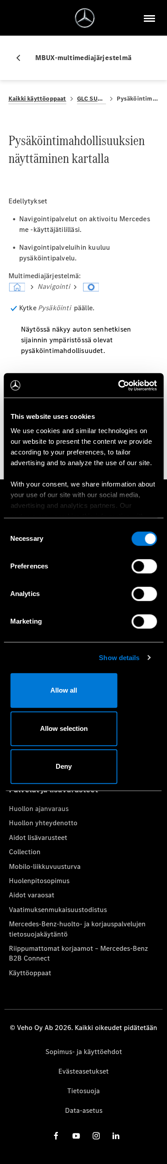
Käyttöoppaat (30, 972)
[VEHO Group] (85, 18)
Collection (25, 851)
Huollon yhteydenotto (43, 822)
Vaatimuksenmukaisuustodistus (58, 909)
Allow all (63, 690)
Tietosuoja (83, 1090)
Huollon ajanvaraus (39, 808)
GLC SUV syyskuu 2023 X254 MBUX (91, 98)
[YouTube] (76, 1135)
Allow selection (64, 728)
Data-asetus (83, 1110)
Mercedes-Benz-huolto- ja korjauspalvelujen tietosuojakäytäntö (77, 928)
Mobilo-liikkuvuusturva (45, 866)
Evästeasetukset (83, 1071)
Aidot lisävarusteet (38, 837)
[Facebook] (56, 1135)
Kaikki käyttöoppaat (37, 98)
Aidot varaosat (31, 895)
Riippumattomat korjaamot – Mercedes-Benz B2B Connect (78, 953)
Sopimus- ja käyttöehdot (83, 1051)
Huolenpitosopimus (39, 880)
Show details (119, 657)
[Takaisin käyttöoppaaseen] (21, 58)
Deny (64, 766)
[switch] (144, 566)
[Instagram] (96, 1135)
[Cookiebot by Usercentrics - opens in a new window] (119, 385)
